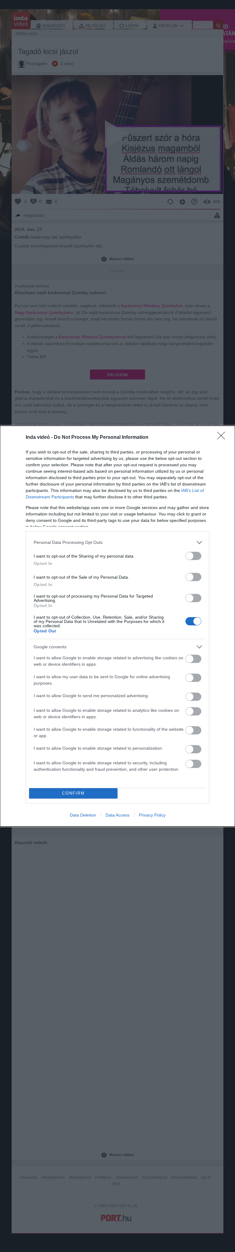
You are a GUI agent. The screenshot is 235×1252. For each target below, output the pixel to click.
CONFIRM (73, 793)
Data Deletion (83, 815)
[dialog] (117, 626)
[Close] (223, 437)
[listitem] (117, 542)
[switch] (193, 556)
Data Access (117, 815)
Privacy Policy (152, 815)
